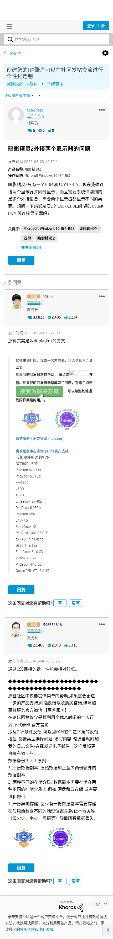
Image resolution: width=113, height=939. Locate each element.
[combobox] (56, 39)
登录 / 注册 (96, 25)
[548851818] (16, 629)
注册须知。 (47, 929)
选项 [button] (105, 53)
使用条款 (27, 929)
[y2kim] (16, 301)
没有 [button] (75, 603)
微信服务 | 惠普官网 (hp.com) (39, 439)
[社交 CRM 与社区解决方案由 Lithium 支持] (71, 906)
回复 (21, 260)
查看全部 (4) (31, 247)
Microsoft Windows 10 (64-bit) (49, 228)
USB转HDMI (89, 228)
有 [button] (60, 603)
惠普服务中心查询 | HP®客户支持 (42, 451)
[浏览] (8, 26)
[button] (101, 109)
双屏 (27, 238)
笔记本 (15, 53)
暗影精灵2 (46, 238)
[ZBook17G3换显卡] (33, 95)
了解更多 (55, 84)
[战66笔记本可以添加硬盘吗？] (38, 95)
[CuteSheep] (16, 115)
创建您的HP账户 (22, 84)
